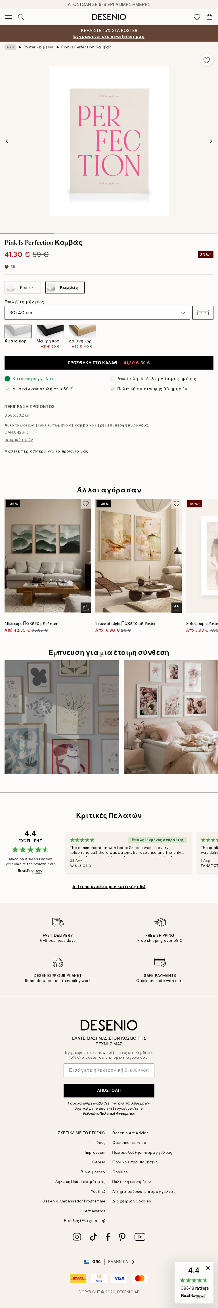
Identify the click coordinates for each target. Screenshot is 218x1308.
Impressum (95, 1152)
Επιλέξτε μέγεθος (24, 302)
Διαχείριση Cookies (131, 1201)
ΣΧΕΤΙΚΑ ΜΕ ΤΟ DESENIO (82, 1133)
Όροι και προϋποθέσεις (135, 1162)
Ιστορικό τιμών (19, 439)
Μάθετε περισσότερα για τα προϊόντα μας (46, 451)
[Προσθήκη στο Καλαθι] (86, 607)
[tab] (27, 231)
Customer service (129, 1142)
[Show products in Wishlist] (197, 17)
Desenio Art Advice (130, 1133)
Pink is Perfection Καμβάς (86, 47)
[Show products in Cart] (209, 17)
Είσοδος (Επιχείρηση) (85, 1220)
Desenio (125, 1292)
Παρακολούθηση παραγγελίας (142, 1152)
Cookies (120, 1172)
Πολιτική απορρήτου (131, 1181)
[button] (202, 313)
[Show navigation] (8, 17)
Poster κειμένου (39, 47)
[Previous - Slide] (6, 140)
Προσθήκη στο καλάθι (109, 362)
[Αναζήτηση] (21, 17)
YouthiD (98, 1191)
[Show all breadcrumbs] (10, 47)
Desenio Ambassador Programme (74, 1201)
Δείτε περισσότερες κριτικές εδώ (108, 886)
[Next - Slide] (211, 140)
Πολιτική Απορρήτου (117, 1113)
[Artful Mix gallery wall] (62, 717)
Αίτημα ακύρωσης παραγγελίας (143, 1191)
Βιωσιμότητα (93, 1172)
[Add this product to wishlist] (206, 60)
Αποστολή (109, 1090)
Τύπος (100, 1142)
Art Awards (95, 1211)
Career (99, 1162)
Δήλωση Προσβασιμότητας (80, 1181)
